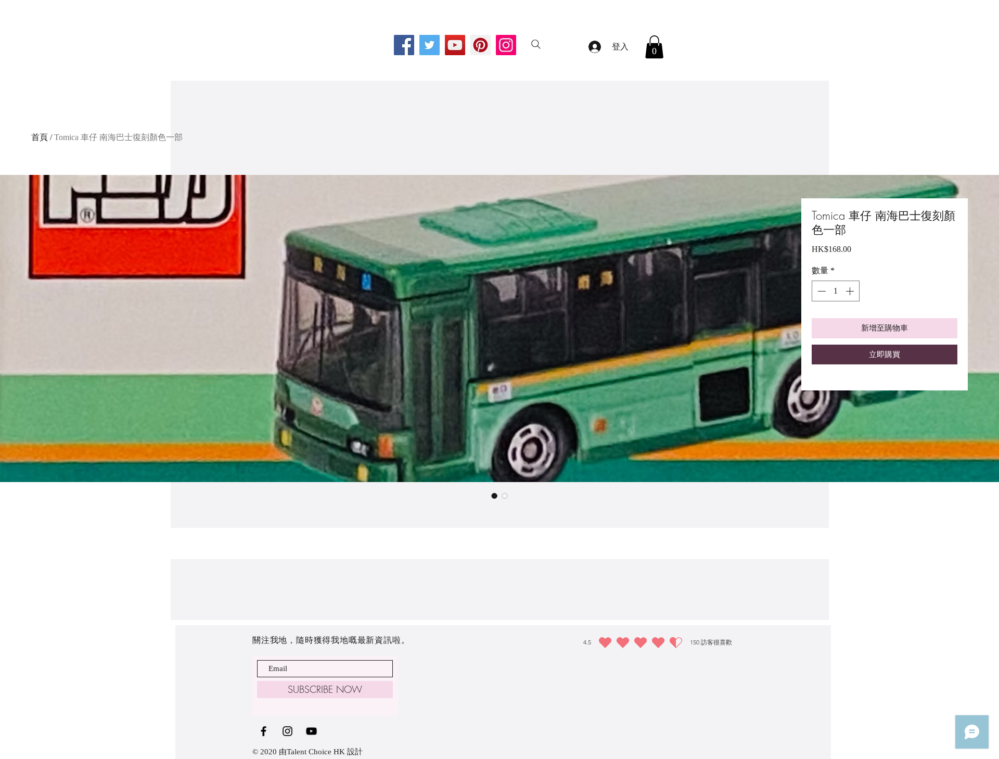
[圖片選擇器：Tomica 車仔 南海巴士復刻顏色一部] (494, 495)
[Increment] (850, 291)
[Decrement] (820, 291)
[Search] (536, 44)
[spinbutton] (835, 291)
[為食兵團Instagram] (287, 731)
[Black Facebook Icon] (263, 731)
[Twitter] (429, 45)
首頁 (39, 137)
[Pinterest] (480, 45)
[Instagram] (506, 45)
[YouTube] (455, 45)
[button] (654, 46)
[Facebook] (404, 45)
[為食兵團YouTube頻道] (311, 731)
